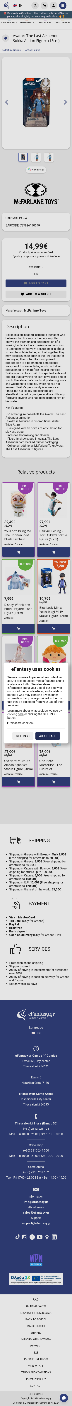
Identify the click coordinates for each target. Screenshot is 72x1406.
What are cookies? (22, 723)
